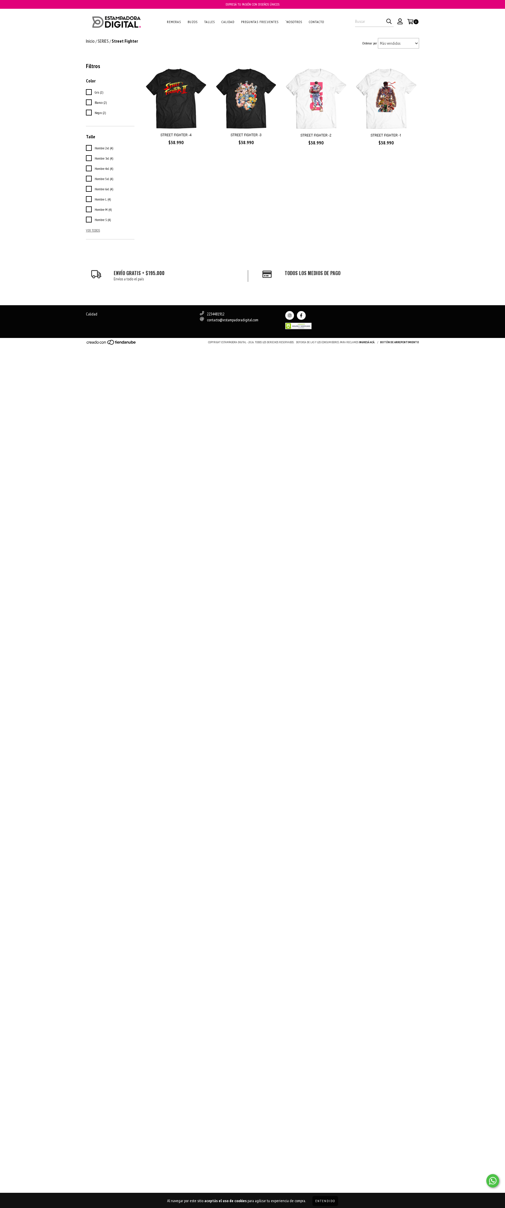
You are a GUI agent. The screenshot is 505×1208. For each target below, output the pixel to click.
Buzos (193, 22)
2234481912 (215, 314)
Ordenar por (369, 43)
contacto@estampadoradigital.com (232, 319)
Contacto (316, 22)
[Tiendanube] (111, 344)
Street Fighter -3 (246, 135)
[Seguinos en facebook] (301, 315)
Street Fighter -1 (386, 135)
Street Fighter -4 (175, 135)
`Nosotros (293, 22)
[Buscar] (389, 21)
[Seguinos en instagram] (289, 315)
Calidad (228, 22)
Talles (209, 22)
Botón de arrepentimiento (399, 342)
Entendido (325, 1201)
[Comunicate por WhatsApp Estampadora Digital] (492, 1181)
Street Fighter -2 (315, 135)
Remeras (174, 22)
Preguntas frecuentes (260, 22)
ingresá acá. (367, 342)
